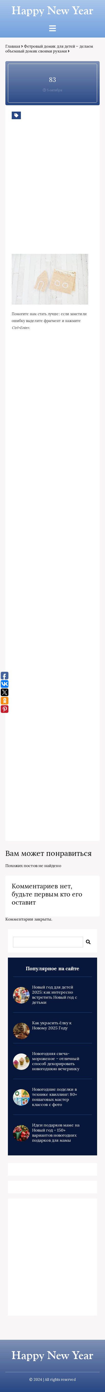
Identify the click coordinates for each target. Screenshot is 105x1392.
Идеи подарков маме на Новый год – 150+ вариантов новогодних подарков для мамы (56, 1132)
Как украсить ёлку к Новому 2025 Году (52, 1025)
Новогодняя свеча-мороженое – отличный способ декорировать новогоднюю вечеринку (55, 1061)
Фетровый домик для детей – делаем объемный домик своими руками (49, 49)
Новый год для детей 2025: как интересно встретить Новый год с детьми (54, 994)
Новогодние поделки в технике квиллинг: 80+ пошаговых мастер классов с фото (54, 1097)
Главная (12, 46)
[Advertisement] (52, 194)
